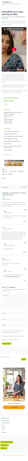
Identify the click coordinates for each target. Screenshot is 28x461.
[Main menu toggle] (25, 3)
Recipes (3, 427)
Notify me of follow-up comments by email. (13, 336)
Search (23, 359)
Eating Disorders (6, 420)
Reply (25, 209)
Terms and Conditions (6, 442)
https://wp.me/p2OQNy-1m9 (13, 276)
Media (3, 425)
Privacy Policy (4, 445)
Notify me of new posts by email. (11, 339)
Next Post (24, 187)
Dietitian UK (7, 2)
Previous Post (5, 187)
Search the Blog (5, 357)
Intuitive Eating (5, 423)
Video (3, 430)
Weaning (4, 432)
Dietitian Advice (5, 418)
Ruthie (3, 198)
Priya (5, 211)
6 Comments (5, 17)
